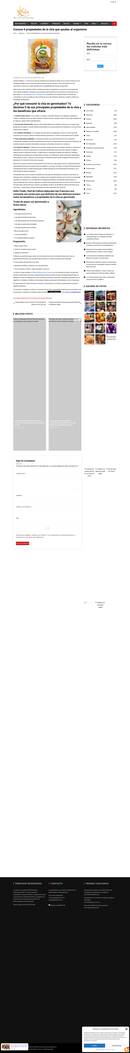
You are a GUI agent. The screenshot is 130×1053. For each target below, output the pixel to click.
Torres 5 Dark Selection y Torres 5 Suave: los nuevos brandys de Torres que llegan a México (100, 272)
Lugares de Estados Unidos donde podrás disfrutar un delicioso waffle (64, 303)
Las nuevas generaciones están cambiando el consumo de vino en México (100, 278)
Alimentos (44, 24)
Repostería (89, 177)
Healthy (34, 24)
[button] (126, 1029)
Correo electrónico (24, 507)
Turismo (76, 24)
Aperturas (89, 123)
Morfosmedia (49, 1049)
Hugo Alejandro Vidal (34, 77)
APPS (86, 24)
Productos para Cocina (93, 164)
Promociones (90, 168)
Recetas (66, 24)
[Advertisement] (84, 10)
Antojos (104, 24)
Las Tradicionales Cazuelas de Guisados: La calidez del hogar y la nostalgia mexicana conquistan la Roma (100, 237)
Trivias (88, 185)
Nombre (19, 495)
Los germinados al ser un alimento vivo (33, 94)
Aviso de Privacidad (29, 904)
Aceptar (94, 1045)
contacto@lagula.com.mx (57, 898)
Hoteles (88, 160)
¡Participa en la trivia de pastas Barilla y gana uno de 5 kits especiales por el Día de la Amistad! (65, 423)
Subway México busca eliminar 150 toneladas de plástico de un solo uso (30, 303)
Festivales (89, 152)
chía (14, 298)
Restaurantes (20, 24)
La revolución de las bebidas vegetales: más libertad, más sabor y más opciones (100, 257)
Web (17, 518)
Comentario (21, 473)
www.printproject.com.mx (92, 902)
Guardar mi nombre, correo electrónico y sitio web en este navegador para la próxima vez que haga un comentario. (45, 536)
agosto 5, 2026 (55, 427)
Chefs (88, 135)
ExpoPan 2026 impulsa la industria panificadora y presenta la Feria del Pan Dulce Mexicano (101, 244)
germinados (41, 298)
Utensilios (56, 24)
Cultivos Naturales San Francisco (26, 298)
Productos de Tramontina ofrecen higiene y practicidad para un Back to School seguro (99, 251)
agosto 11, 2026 (20, 427)
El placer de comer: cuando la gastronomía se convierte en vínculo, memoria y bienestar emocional (28, 423)
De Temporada (90, 144)
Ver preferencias (117, 1045)
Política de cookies (100, 1049)
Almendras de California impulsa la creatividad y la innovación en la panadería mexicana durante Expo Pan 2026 (101, 264)
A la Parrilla (89, 111)
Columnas (89, 140)
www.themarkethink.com (91, 894)
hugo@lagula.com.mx (55, 900)
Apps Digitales (90, 127)
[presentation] (75, 320)
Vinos (94, 24)
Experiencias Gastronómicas (95, 148)
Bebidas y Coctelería (92, 131)
